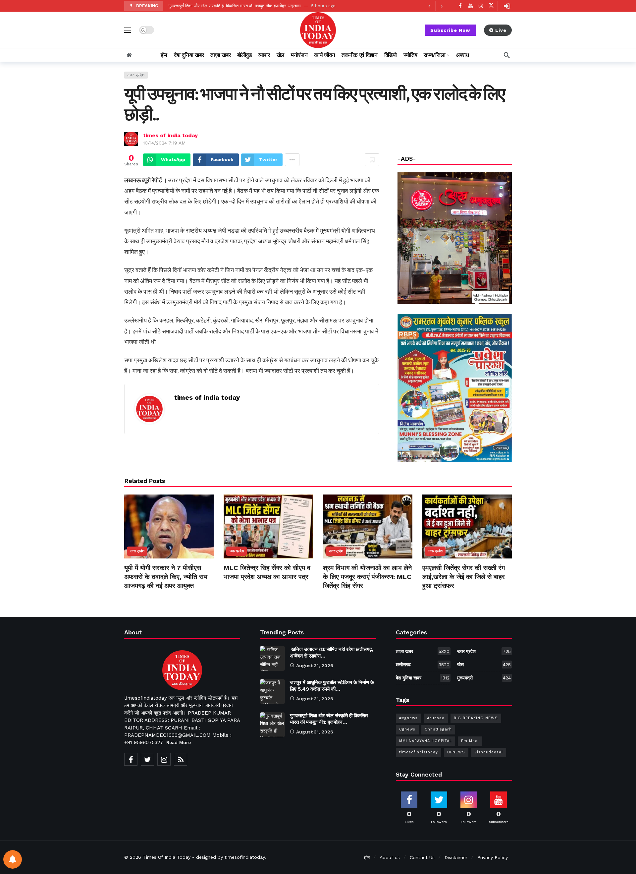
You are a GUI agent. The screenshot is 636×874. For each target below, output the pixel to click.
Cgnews (407, 729)
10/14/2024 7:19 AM (164, 143)
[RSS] (180, 759)
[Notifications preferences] (12, 859)
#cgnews (408, 718)
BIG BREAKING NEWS (476, 718)
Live (500, 30)
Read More (178, 742)
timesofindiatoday (418, 752)
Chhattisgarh (438, 729)
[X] (491, 6)
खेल (484, 664)
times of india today (170, 135)
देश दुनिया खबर (423, 677)
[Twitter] (147, 759)
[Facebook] (460, 6)
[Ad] (455, 388)
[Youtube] (470, 6)
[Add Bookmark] (372, 159)
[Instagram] (481, 6)
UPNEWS (456, 752)
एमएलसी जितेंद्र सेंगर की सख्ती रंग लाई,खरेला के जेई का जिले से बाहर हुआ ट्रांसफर (463, 577)
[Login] (507, 6)
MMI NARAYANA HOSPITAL (425, 741)
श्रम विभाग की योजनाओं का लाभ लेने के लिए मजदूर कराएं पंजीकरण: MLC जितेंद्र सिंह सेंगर (367, 577)
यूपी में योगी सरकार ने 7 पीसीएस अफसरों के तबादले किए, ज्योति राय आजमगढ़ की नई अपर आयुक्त (165, 577)
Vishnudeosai (488, 752)
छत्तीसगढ (423, 664)
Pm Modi (470, 741)
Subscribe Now (450, 30)
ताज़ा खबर (423, 651)
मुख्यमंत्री (484, 677)
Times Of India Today (166, 857)
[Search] (507, 55)
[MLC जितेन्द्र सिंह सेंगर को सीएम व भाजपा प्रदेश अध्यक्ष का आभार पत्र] (268, 526)
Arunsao (436, 718)
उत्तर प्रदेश (136, 75)
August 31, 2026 (314, 665)
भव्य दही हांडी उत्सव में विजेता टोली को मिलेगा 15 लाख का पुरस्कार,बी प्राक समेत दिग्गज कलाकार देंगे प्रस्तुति (254, 5)
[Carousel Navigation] (435, 6)
